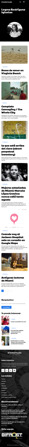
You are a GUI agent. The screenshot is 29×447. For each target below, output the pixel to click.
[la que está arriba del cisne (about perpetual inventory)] (14, 130)
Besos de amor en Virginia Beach (12, 71)
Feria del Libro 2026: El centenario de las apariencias (17, 332)
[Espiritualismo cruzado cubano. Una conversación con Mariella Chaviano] (5, 341)
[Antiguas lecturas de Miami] (14, 262)
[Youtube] (14, 370)
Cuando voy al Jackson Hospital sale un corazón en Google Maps (13, 238)
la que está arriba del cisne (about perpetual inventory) (12, 150)
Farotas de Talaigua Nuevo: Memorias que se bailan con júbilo (14, 417)
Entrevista (14, 338)
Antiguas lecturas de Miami (12, 279)
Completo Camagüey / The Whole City (11, 109)
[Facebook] (3, 370)
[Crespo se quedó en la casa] (5, 320)
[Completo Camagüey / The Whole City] (14, 91)
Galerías (4, 102)
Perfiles (13, 319)
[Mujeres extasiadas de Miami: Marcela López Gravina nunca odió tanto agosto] (14, 172)
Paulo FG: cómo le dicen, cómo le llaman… (12, 405)
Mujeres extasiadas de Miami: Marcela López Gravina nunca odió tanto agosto (13, 193)
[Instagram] (6, 370)
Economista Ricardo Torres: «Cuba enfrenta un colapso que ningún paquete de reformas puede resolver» (14, 411)
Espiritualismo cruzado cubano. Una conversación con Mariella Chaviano (18, 342)
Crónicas (14, 328)
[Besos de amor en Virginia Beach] (14, 55)
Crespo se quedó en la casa (18, 321)
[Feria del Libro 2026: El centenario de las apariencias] (5, 330)
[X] (10, 370)
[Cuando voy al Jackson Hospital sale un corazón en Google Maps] (14, 218)
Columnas (5, 66)
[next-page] (11, 291)
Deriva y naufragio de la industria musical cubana (13, 422)
